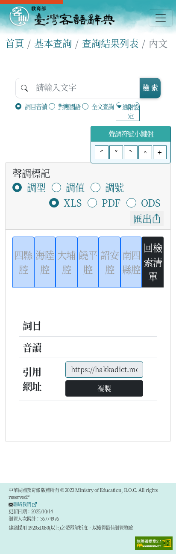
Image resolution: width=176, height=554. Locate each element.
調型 (36, 187)
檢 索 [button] (150, 87)
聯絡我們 (22, 504)
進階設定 (130, 111)
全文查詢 (102, 106)
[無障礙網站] (154, 542)
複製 (104, 388)
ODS (150, 202)
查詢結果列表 (110, 43)
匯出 (142, 218)
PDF (111, 202)
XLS (73, 202)
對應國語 (69, 106)
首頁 (14, 43)
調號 (114, 187)
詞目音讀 (36, 106)
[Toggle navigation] (161, 18)
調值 (75, 187)
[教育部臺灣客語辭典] (61, 16)
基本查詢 (53, 43)
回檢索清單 (153, 261)
